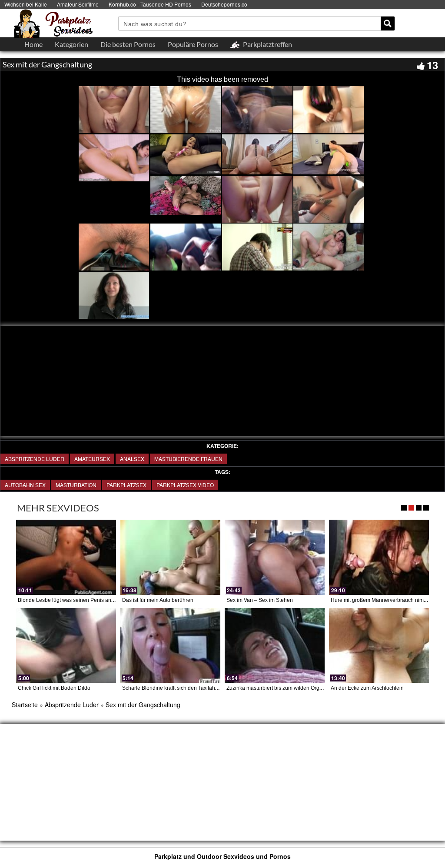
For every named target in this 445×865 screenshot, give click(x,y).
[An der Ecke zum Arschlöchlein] (379, 645)
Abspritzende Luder (34, 458)
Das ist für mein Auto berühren (157, 600)
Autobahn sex (25, 484)
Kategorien (71, 44)
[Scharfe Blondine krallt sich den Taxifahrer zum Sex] (170, 645)
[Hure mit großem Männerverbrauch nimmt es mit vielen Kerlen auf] (379, 557)
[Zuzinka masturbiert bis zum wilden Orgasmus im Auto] (275, 645)
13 (432, 64)
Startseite (25, 704)
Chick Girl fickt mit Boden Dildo (54, 688)
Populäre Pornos (193, 44)
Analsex (132, 458)
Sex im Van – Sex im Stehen (259, 600)
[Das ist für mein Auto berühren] (170, 557)
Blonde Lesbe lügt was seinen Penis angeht (70, 600)
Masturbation (76, 484)
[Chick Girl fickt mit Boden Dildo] (66, 645)
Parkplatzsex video (185, 484)
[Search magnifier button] (388, 23)
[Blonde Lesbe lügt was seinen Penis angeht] (66, 557)
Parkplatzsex (126, 484)
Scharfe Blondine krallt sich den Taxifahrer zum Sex (182, 688)
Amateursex (92, 458)
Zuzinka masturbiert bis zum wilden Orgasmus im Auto (290, 688)
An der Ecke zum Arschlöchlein (367, 688)
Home (33, 44)
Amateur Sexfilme (78, 4)
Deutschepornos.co (224, 4)
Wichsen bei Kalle (25, 4)
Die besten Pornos (128, 44)
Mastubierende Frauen (188, 458)
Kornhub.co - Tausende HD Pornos (150, 4)
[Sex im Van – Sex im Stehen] (275, 557)
